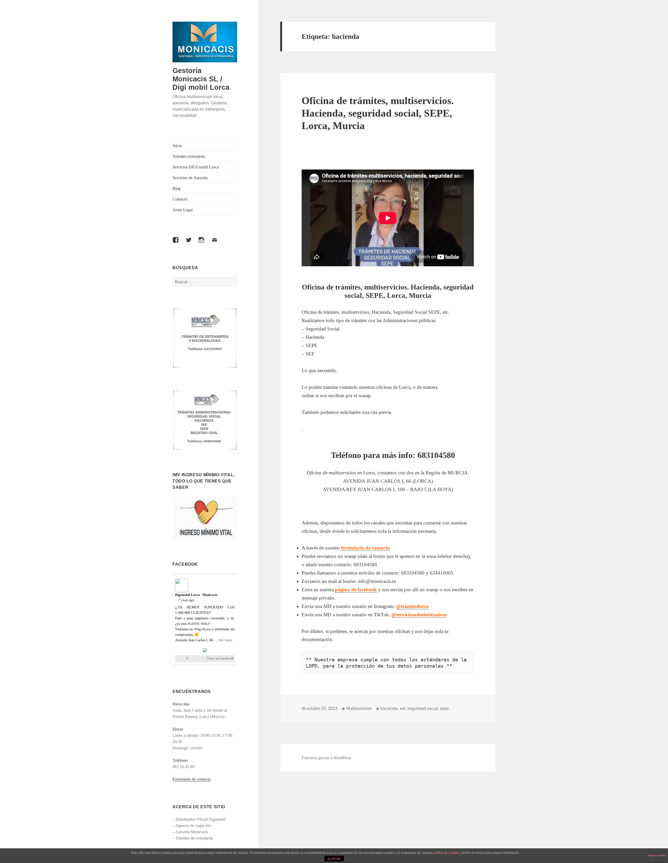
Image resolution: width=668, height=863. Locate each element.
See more (225, 640)
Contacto (179, 199)
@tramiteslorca (412, 606)
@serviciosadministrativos (419, 614)
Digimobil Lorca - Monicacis (196, 595)
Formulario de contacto (191, 779)
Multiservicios (359, 708)
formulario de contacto (365, 548)
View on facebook (220, 658)
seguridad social (422, 708)
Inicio (177, 145)
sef (402, 708)
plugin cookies (656, 855)
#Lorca (206, 629)
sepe (444, 708)
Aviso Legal (182, 210)
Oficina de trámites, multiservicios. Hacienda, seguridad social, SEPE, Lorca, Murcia (378, 113)
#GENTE (194, 624)
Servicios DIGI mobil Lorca (195, 167)
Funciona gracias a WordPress (326, 758)
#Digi (197, 629)
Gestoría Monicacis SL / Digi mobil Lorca (200, 79)
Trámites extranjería (188, 156)
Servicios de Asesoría (190, 178)
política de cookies (446, 853)
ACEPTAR (334, 858)
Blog (176, 188)
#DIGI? (205, 624)
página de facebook (356, 589)
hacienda (389, 708)
